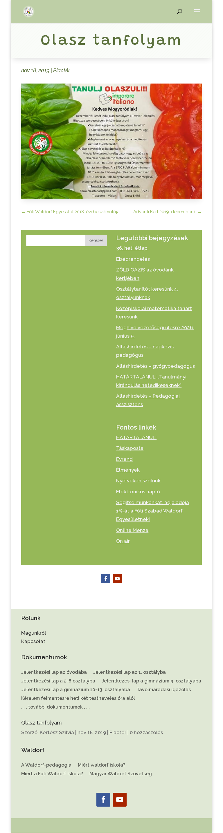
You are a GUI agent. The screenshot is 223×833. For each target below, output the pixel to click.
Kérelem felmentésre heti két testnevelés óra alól (78, 698)
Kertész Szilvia (57, 732)
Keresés (96, 240)
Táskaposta (129, 448)
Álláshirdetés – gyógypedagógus (155, 366)
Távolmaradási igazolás (163, 690)
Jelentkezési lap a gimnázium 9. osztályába (151, 681)
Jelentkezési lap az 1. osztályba (129, 672)
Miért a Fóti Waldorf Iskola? (52, 774)
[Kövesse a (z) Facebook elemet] (105, 578)
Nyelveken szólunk (138, 480)
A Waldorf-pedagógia (46, 765)
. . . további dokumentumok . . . (55, 707)
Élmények (128, 470)
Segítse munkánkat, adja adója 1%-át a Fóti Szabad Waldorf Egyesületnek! (152, 510)
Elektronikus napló (138, 492)
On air (123, 541)
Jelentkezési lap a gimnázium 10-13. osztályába (75, 690)
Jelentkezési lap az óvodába (54, 672)
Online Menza (132, 530)
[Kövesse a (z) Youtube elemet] (117, 578)
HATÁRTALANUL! (136, 437)
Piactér (61, 70)
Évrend (124, 459)
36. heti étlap (132, 248)
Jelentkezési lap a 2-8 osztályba (58, 681)
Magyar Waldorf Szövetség (120, 774)
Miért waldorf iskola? (101, 765)
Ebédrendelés (133, 259)
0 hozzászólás (146, 732)
